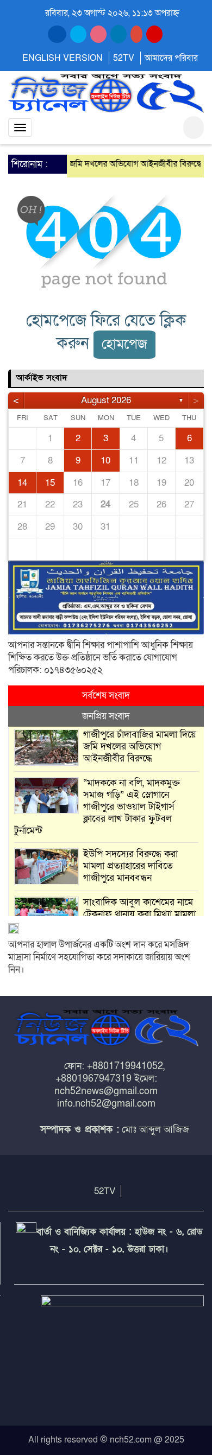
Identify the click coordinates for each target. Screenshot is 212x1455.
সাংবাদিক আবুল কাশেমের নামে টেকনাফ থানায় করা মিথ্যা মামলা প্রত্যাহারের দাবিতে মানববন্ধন (139, 914)
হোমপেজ (124, 344)
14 (22, 482)
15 (50, 482)
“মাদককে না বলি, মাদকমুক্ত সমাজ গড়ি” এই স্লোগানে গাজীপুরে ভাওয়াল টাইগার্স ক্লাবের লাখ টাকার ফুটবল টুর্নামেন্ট (97, 807)
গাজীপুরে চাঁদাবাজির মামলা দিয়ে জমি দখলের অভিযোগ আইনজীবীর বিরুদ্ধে (139, 746)
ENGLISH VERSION (62, 58)
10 (105, 460)
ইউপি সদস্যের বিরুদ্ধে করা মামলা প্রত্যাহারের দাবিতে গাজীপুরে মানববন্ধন (130, 866)
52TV (123, 58)
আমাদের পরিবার (171, 58)
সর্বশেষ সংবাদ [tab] (106, 695)
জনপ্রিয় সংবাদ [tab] (106, 716)
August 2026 (106, 400)
